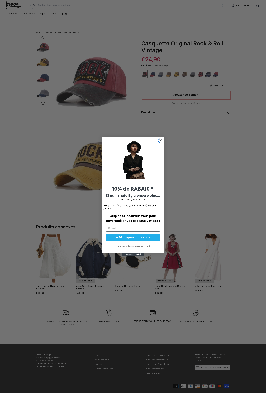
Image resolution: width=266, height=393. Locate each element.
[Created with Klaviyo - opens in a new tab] (133, 254)
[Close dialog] (160, 140)
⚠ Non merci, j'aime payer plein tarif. (133, 246)
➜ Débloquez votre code (133, 237)
